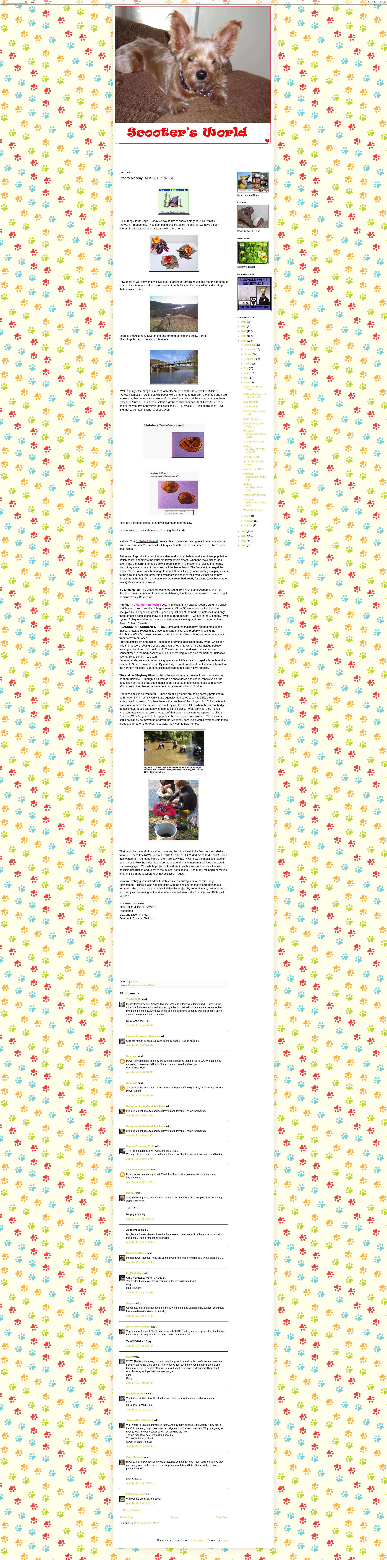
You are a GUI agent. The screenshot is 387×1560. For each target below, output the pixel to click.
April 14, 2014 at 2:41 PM (139, 1292)
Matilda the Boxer (136, 1253)
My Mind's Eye (134, 1273)
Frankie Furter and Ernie (140, 1146)
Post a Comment (132, 1510)
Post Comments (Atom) (146, 1523)
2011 (244, 541)
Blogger (225, 1540)
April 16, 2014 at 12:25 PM (140, 1503)
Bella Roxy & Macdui (138, 1326)
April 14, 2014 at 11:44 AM (140, 1262)
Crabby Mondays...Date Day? (252, 487)
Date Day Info (250, 402)
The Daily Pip (134, 999)
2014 (244, 340)
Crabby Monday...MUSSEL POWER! (254, 449)
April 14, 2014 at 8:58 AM (139, 1095)
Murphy (130, 1193)
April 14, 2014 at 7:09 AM (139, 1045)
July (246, 368)
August (248, 363)
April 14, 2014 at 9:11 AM (139, 1115)
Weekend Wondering (254, 495)
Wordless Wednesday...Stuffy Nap (254, 477)
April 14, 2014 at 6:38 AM (139, 1025)
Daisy (129, 1356)
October (248, 354)
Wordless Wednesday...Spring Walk (255, 502)
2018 (244, 322)
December (250, 345)
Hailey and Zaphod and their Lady (145, 1106)
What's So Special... (254, 510)
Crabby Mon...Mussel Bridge (141, 985)
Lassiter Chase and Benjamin (143, 1036)
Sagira (130, 1303)
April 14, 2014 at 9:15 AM (139, 1159)
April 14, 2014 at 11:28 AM (140, 1242)
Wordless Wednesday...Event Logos (254, 434)
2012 (244, 536)
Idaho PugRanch (136, 1393)
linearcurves (199, 1540)
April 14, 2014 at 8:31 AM (139, 1072)
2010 (244, 545)
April (246, 382)
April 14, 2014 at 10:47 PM (140, 1483)
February (249, 520)
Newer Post (126, 1517)
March (247, 516)
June (247, 373)
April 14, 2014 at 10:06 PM (140, 1409)
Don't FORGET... (252, 419)
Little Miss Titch (135, 1494)
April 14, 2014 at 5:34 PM (139, 1383)
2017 (244, 326)
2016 (244, 331)
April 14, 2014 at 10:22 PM (140, 1446)
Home (174, 1517)
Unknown (131, 1056)
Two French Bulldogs (138, 1169)
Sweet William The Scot (139, 1420)
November (250, 349)
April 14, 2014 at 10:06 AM (140, 1182)
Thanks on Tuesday (254, 441)
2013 (244, 531)
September (250, 359)
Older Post (222, 1517)
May (246, 377)
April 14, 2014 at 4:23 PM (139, 1346)
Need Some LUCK (253, 469)
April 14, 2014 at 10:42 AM (140, 1219)
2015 (244, 336)
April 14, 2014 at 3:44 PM (139, 1316)
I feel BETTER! (251, 457)
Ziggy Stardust (134, 1457)
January (248, 525)
